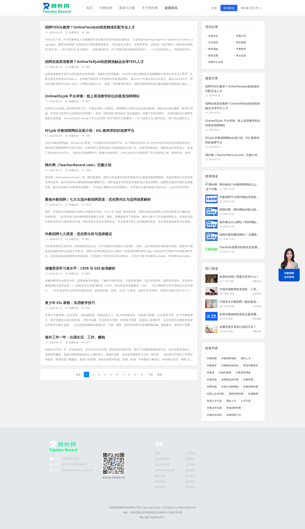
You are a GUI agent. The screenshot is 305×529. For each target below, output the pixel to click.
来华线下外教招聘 (165, 470)
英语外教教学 (250, 365)
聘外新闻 (241, 42)
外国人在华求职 (215, 393)
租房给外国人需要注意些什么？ (239, 277)
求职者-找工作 (251, 8)
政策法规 (213, 55)
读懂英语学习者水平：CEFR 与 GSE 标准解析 (80, 268)
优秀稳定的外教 (230, 379)
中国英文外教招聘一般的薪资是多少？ (243, 302)
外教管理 (248, 379)
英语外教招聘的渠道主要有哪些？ (240, 314)
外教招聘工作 (233, 414)
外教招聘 (212, 358)
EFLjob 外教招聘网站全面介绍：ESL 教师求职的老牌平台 (89, 130)
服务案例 (160, 481)
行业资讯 (213, 42)
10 (141, 374)
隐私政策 (190, 470)
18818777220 (70, 458)
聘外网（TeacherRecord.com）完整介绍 (78, 164)
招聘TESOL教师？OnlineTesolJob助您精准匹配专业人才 (90, 27)
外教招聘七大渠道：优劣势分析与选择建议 (78, 233)
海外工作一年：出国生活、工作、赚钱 (75, 337)
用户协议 (190, 475)
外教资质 (212, 379)
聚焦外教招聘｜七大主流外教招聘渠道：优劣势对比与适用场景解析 (98, 199)
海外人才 (246, 358)
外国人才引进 (214, 400)
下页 (150, 374)
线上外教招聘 (162, 464)
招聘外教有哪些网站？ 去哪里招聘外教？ (245, 235)
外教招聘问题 (250, 386)
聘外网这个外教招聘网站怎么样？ (240, 184)
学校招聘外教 (233, 407)
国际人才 (231, 400)
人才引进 (246, 400)
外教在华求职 (214, 414)
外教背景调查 (243, 372)
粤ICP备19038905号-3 (152, 517)
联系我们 (190, 458)
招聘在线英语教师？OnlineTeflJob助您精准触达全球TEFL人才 (94, 61)
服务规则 (190, 481)
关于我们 (190, 453)
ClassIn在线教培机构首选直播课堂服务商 (245, 247)
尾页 (159, 374)
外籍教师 (253, 393)
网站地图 (190, 487)
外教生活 (74, 32)
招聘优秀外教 (236, 393)
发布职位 (229, 8)
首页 (89, 8)
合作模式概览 (162, 458)
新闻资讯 (171, 8)
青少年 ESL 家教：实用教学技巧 (70, 302)
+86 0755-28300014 (73, 464)
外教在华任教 (214, 407)
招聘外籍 (212, 386)
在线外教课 (225, 372)
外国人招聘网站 (230, 386)
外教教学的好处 (230, 365)
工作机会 (190, 464)
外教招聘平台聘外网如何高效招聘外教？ (244, 197)
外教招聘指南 (228, 358)
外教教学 (241, 49)
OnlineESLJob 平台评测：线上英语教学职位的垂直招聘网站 (92, 96)
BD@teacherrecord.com (77, 470)
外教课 (210, 372)
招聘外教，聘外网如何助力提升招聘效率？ (246, 209)
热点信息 (241, 55)
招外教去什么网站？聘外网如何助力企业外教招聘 (250, 222)
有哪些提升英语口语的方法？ (237, 327)
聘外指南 (213, 49)
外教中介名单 (215, 62)
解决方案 (160, 475)
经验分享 (241, 35)
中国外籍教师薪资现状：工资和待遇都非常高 (247, 289)
